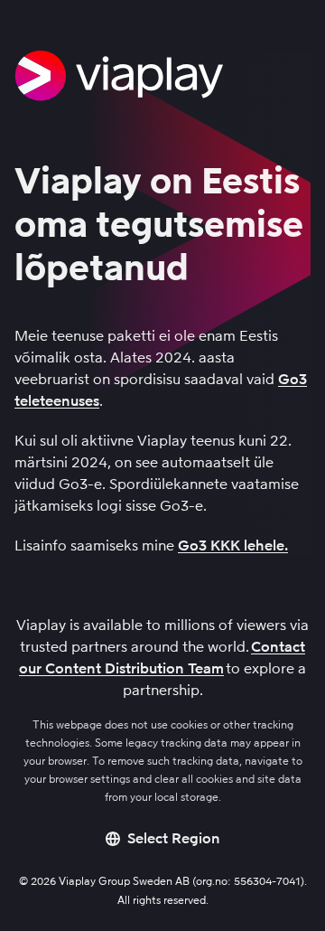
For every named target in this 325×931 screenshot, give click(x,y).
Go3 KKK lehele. (233, 545)
